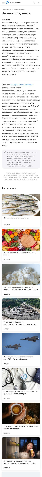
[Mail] (7, 2)
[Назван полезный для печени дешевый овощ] (21, 245)
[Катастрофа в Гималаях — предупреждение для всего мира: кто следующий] (21, 314)
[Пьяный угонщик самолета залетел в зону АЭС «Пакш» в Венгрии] (21, 349)
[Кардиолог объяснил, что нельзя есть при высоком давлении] (21, 419)
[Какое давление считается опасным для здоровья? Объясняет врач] (21, 384)
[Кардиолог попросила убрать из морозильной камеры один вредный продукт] (21, 453)
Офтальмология (19, 10)
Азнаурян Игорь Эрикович (21, 85)
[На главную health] (15, 2)
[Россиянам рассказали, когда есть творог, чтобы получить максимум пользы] (21, 280)
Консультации (6, 10)
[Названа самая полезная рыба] (21, 210)
